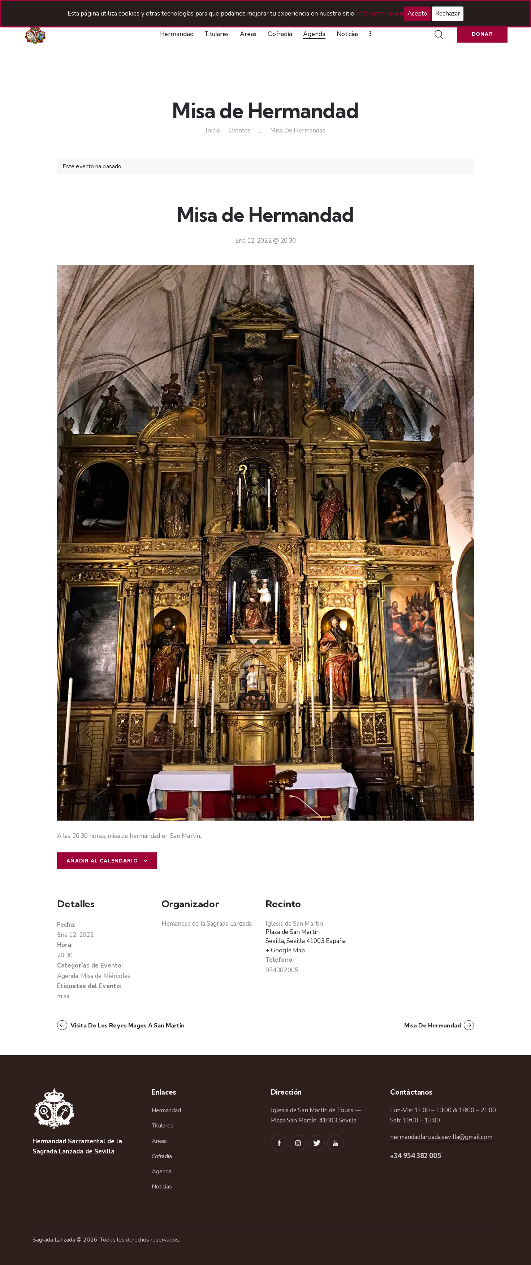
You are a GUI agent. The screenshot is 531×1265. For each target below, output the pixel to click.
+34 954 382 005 (415, 1155)
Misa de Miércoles (106, 976)
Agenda (67, 976)
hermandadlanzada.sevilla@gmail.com (441, 1137)
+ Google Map (285, 950)
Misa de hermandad (433, 1025)
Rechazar (447, 13)
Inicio (213, 131)
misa (63, 996)
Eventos (239, 130)
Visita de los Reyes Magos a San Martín (127, 1025)
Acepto (417, 13)
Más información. (380, 13)
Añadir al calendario (102, 861)
